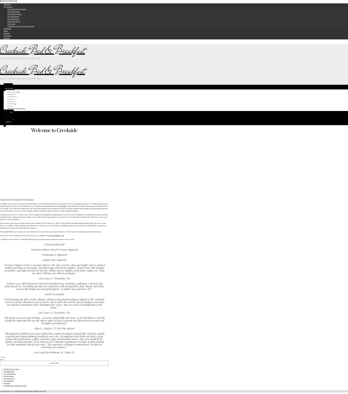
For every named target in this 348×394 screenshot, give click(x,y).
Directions (8, 36)
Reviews (7, 33)
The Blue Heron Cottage (16, 9)
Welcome (7, 4)
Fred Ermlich (62, 206)
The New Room (13, 16)
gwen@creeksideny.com (56, 236)
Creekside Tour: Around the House (20, 26)
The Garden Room (14, 14)
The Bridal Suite (13, 12)
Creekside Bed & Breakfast (42, 50)
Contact (7, 38)
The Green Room (13, 21)
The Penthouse (13, 19)
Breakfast (7, 29)
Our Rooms (8, 7)
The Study (11, 24)
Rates (6, 31)
